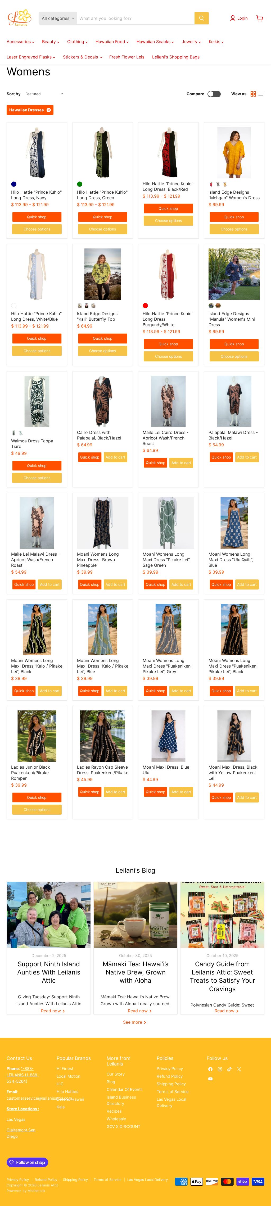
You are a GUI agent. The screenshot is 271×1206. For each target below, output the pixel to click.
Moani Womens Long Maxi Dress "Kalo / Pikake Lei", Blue (102, 666)
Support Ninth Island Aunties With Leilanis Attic (48, 972)
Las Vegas (16, 1119)
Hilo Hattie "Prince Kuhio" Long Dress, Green (102, 194)
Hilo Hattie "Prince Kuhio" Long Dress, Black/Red (168, 186)
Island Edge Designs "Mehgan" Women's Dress (234, 194)
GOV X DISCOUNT (124, 1126)
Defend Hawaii (70, 1099)
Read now (51, 1010)
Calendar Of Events (125, 1089)
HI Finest (65, 1068)
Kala (61, 1106)
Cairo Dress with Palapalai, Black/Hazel (99, 435)
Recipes (114, 1111)
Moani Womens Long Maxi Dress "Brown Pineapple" (98, 559)
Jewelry (190, 41)
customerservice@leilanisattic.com (39, 1098)
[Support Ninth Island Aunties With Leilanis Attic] (49, 915)
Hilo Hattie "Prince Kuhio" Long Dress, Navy (36, 194)
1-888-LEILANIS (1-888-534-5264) (23, 1075)
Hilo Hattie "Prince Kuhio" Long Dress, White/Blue (36, 316)
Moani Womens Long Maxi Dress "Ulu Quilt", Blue (231, 559)
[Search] (202, 18)
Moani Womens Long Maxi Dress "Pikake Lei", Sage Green (167, 559)
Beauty (49, 41)
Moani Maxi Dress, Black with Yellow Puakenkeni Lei (233, 772)
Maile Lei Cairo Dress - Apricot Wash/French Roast (165, 438)
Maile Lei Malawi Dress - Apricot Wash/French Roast (35, 559)
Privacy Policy (170, 1068)
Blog (111, 1081)
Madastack (36, 1191)
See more (133, 1022)
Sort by (14, 94)
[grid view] (253, 94)
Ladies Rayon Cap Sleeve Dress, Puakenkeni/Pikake (102, 769)
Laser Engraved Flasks (30, 57)
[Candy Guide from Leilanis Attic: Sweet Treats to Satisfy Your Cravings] (222, 915)
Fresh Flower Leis (126, 57)
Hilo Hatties (67, 1091)
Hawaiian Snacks (154, 41)
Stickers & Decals (81, 57)
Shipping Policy (171, 1083)
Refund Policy (170, 1076)
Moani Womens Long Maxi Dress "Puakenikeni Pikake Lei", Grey (167, 666)
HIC (60, 1083)
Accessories (19, 41)
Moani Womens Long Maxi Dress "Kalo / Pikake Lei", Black (36, 666)
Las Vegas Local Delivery (147, 1179)
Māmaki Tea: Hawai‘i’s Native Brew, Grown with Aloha (136, 972)
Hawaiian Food (111, 41)
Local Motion (68, 1076)
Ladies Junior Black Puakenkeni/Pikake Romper (30, 772)
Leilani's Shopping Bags (176, 57)
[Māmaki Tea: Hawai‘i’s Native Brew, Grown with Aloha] (135, 915)
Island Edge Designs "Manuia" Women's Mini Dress (232, 319)
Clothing (76, 41)
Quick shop (37, 217)
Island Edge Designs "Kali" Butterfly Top (97, 316)
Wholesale (116, 1118)
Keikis (215, 41)
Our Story (116, 1074)
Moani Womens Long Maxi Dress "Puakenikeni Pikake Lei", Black (233, 666)
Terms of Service (173, 1091)
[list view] (260, 94)
